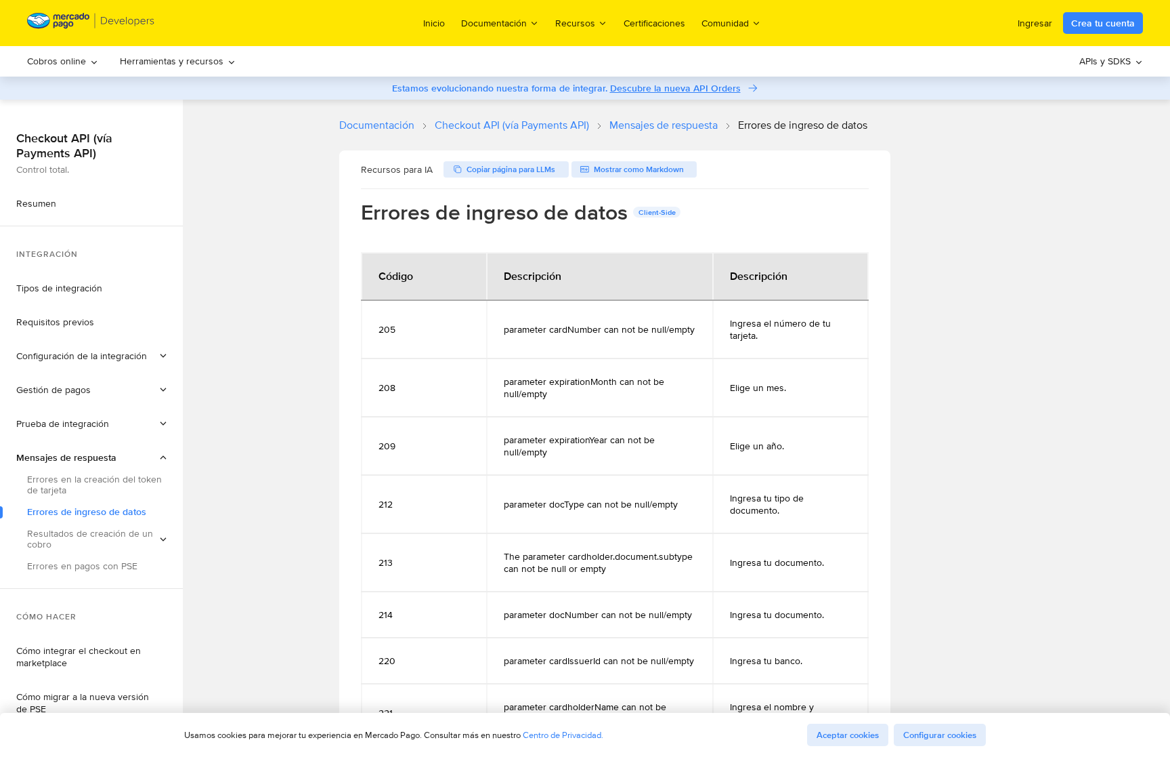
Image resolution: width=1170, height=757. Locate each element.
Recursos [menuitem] (575, 23)
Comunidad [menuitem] (725, 23)
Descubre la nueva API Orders (675, 88)
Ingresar (1035, 23)
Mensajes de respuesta (663, 125)
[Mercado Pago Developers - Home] (91, 23)
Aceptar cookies (848, 735)
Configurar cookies (939, 735)
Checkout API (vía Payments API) (512, 125)
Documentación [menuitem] (494, 23)
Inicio (434, 23)
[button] (91, 356)
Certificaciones (654, 23)
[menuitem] (62, 61)
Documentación (376, 125)
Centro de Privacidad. (563, 735)
